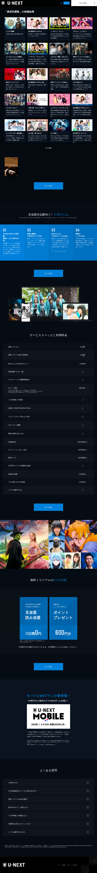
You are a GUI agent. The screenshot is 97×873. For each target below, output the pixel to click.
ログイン (66, 3)
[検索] (61, 3)
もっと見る (48, 148)
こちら (30, 392)
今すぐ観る (83, 3)
